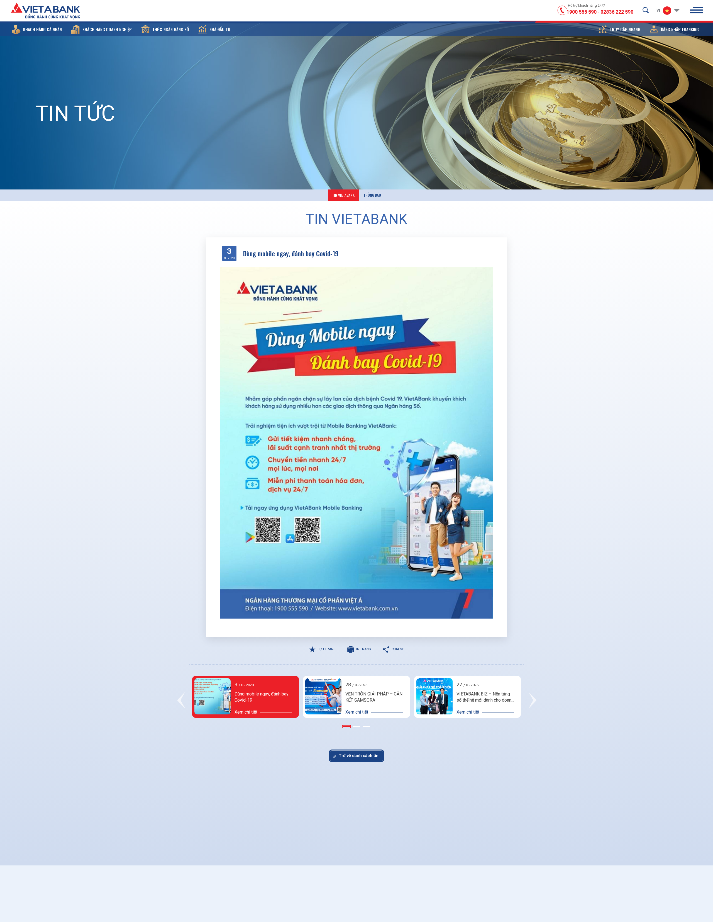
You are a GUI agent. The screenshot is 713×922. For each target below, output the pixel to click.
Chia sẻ (398, 649)
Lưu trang (327, 649)
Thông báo (372, 195)
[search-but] (645, 10)
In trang (363, 649)
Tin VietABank (343, 195)
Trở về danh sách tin (359, 755)
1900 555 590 (582, 12)
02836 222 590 (616, 12)
